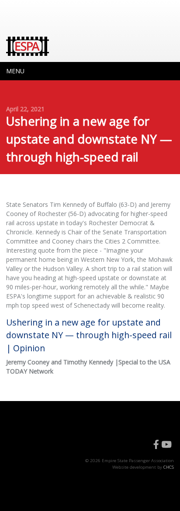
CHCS (168, 467)
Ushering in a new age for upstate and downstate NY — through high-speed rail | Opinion (89, 335)
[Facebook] (156, 445)
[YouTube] (166, 445)
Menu (15, 71)
